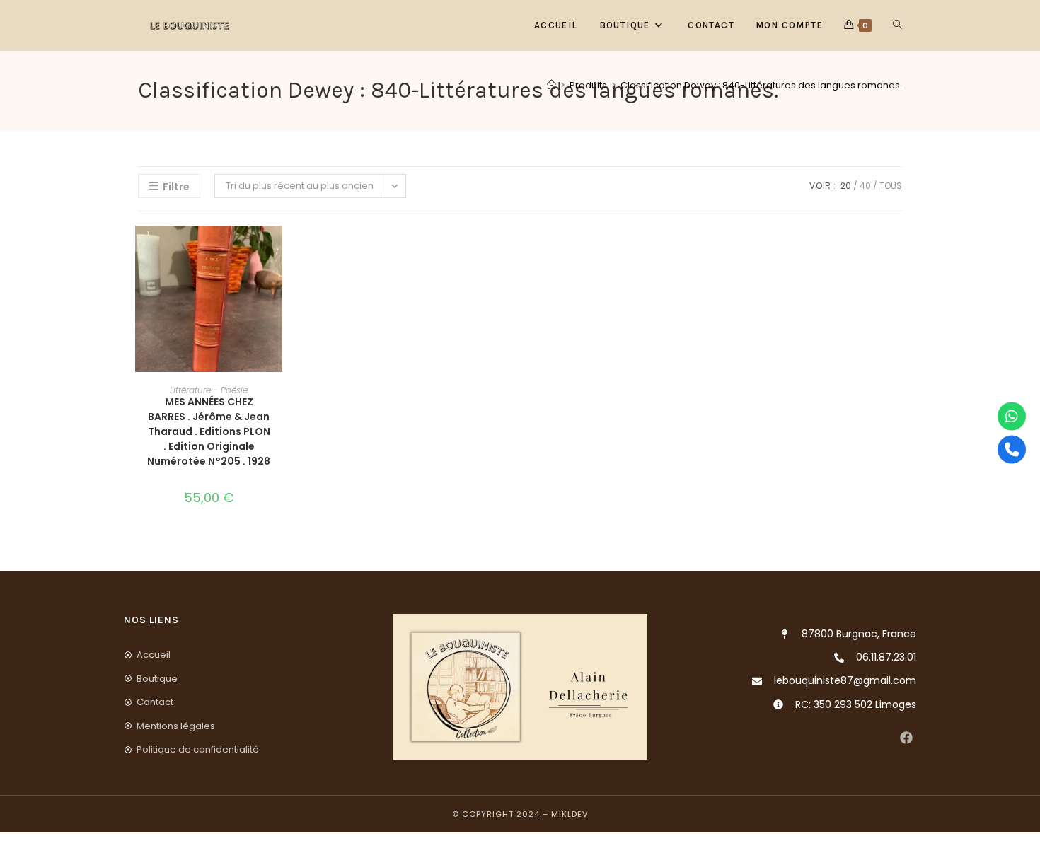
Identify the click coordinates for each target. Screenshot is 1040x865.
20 (845, 186)
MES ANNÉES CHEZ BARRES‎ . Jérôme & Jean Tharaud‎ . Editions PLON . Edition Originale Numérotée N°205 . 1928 (208, 431)
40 (865, 186)
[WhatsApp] (1012, 416)
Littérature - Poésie (209, 390)
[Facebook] (906, 738)
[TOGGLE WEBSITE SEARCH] (897, 25)
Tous (890, 186)
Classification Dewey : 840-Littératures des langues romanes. (761, 85)
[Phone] (1012, 449)
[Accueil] (551, 85)
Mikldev (569, 814)
